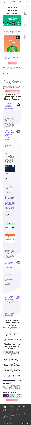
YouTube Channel (12, 415)
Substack (17, 409)
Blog (13, 2)
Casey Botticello (12, 27)
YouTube (11, 2)
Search (27, 6)
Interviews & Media (25, 412)
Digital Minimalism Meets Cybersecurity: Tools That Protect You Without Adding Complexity (26, 34)
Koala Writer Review (5, 411)
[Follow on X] (23, 423)
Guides (15, 1)
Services (26, 1)
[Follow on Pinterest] (22, 423)
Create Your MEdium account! (12, 91)
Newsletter (20, 1)
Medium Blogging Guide (8, 283)
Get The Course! (12, 63)
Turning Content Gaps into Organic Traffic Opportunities (26, 20)
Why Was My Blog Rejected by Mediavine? (5, 409)
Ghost (17, 410)
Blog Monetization (18, 414)
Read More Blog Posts (12, 399)
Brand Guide (24, 413)
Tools (17, 1)
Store (22, 1)
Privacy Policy (24, 414)
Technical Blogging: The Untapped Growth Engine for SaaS (26, 41)
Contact (24, 409)
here (16, 32)
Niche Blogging (18, 417)
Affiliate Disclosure (25, 416)
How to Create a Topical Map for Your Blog (5, 414)
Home (13, 1)
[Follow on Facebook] (26, 423)
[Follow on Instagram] (27, 423)
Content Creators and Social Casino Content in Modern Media (26, 14)
